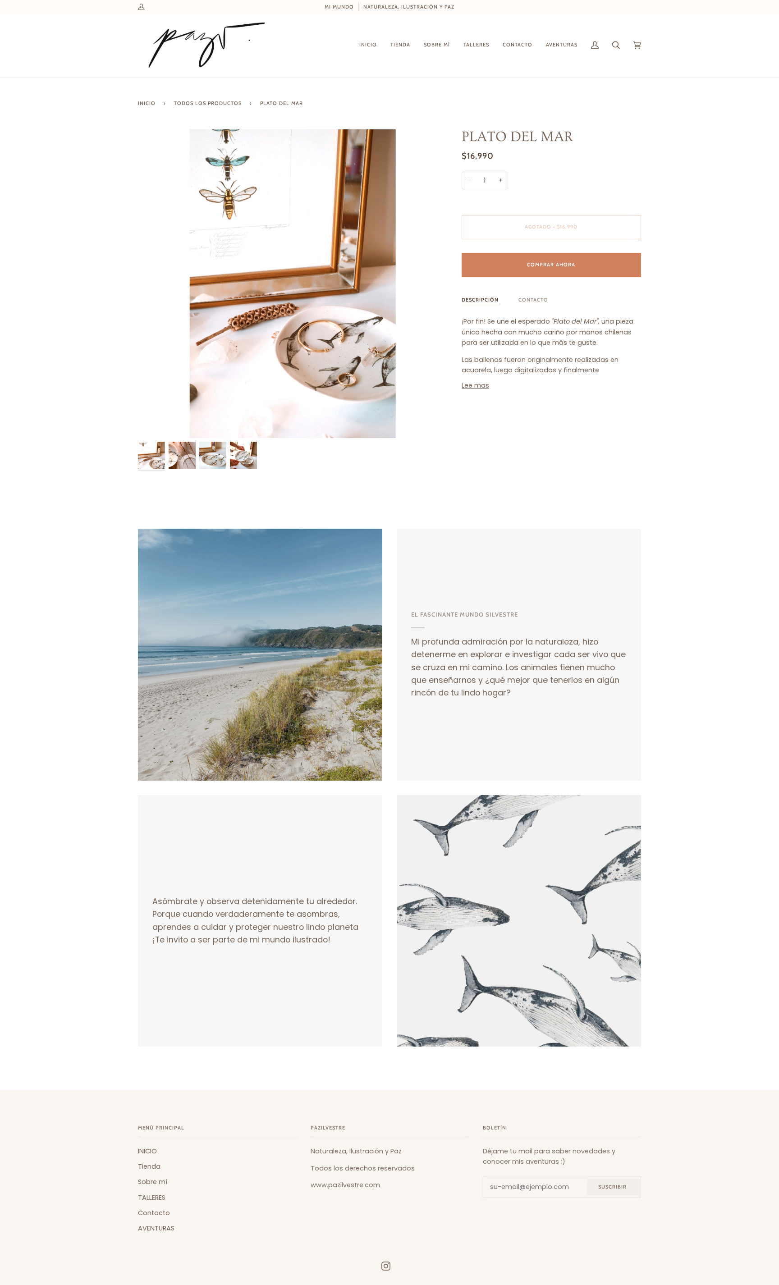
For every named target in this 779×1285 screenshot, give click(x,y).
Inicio (147, 103)
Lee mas (475, 385)
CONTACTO (533, 300)
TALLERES (151, 1197)
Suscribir (612, 1187)
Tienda (149, 1166)
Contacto (154, 1212)
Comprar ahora (551, 264)
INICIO (147, 1151)
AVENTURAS (156, 1228)
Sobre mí (152, 1181)
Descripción (480, 300)
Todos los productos (208, 103)
